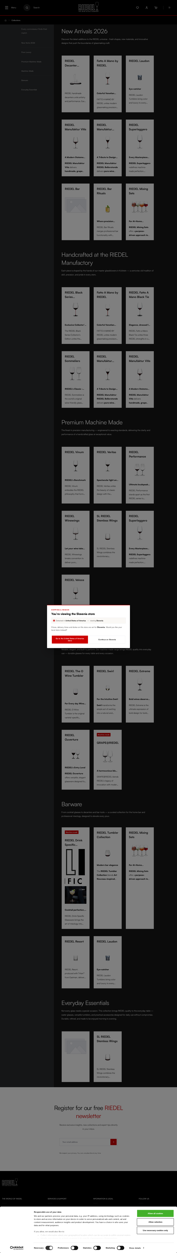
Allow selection (155, 1222)
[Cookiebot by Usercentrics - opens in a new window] (16, 1248)
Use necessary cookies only (155, 1230)
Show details (135, 1248)
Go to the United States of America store (70, 639)
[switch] (74, 1248)
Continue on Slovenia (107, 639)
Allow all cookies (155, 1213)
